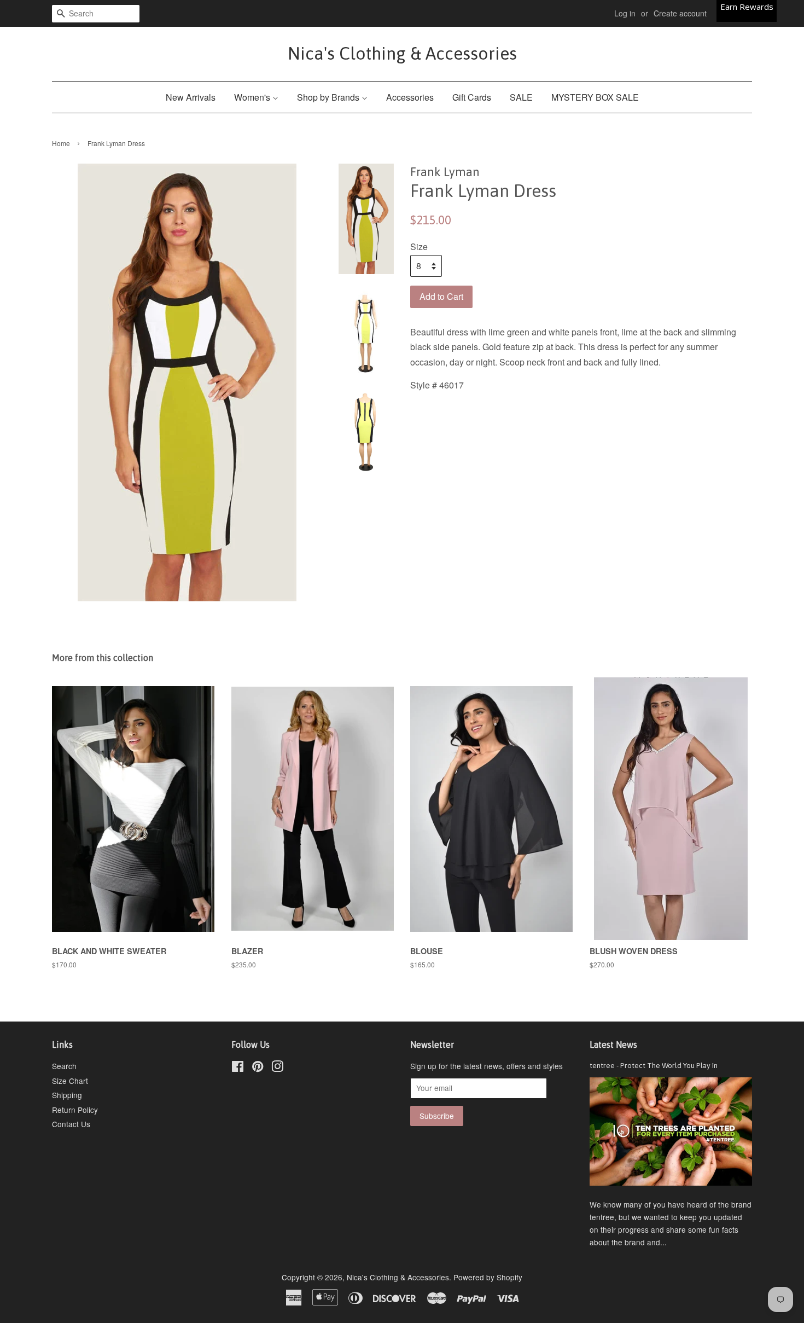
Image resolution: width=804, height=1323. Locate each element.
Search (64, 1065)
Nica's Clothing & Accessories (402, 53)
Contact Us (71, 1123)
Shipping (67, 1094)
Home (61, 143)
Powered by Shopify (487, 1277)
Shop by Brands (329, 97)
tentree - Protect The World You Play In (654, 1065)
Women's (253, 97)
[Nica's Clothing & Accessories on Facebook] (237, 1068)
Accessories (410, 97)
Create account (680, 13)
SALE (521, 97)
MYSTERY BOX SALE (595, 97)
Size (419, 246)
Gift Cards (471, 97)
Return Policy (75, 1109)
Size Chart (70, 1080)
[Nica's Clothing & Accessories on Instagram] (277, 1068)
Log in (625, 13)
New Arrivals (190, 97)
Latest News (613, 1044)
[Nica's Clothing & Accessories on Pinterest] (258, 1068)
